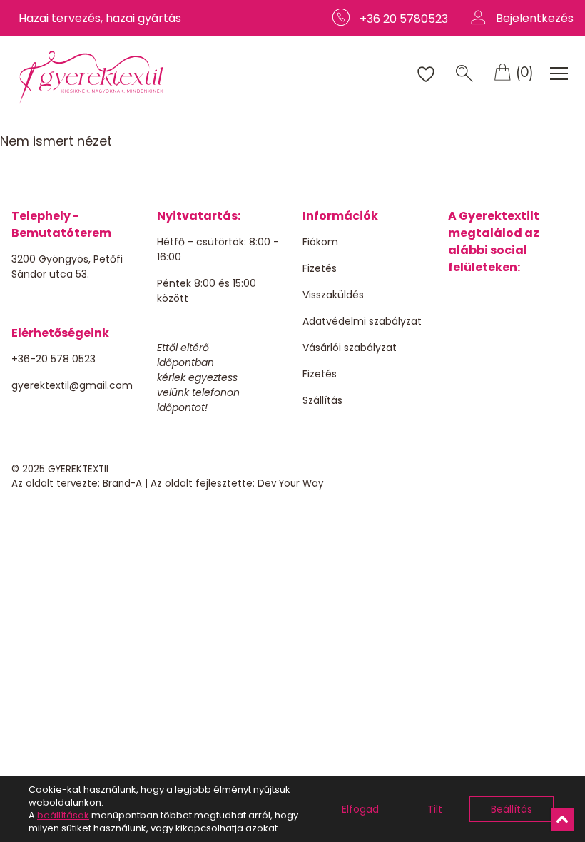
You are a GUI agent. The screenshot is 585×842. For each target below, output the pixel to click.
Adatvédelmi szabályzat (362, 321)
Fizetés (319, 268)
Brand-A (122, 483)
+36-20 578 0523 (53, 359)
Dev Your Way (291, 483)
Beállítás (511, 809)
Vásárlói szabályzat (349, 347)
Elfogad (360, 809)
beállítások (63, 815)
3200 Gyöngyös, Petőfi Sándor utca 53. (67, 266)
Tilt (434, 809)
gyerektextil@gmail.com (72, 385)
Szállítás (322, 400)
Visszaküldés (333, 295)
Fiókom (320, 242)
